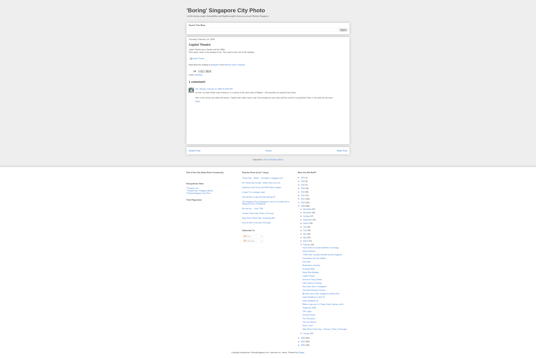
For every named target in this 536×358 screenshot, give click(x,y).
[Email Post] (194, 71)
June (305, 230)
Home (269, 151)
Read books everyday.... (312, 265)
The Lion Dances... (310, 322)
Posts (248, 236)
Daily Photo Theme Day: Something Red (258, 218)
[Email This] (199, 71)
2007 (303, 342)
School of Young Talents (312, 279)
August (306, 223)
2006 (303, 345)
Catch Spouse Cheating (312, 283)
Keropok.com (193, 188)
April (305, 237)
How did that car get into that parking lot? (258, 197)
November (307, 213)
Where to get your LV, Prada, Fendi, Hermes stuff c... (324, 304)
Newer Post (194, 151)
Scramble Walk (308, 269)
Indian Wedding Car (310, 301)
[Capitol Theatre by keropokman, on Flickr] (197, 58)
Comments (250, 241)
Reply (197, 101)
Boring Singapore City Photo (199, 193)
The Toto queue (308, 318)
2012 (303, 195)
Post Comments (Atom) (273, 160)
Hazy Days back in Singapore (314, 286)
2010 (303, 202)
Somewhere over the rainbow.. (314, 258)
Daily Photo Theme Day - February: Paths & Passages (324, 329)
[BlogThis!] (202, 71)
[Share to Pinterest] (210, 71)
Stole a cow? (307, 325)
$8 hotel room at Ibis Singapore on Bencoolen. (321, 294)
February (307, 245)
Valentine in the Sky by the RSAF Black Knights (261, 187)
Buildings (199, 75)
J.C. (197, 89)
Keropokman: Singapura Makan (200, 191)
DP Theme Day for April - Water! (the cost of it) (261, 183)
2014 (303, 188)
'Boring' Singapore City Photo (225, 10)
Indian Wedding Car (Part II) (313, 297)
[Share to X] (204, 71)
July (305, 227)
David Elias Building (310, 272)
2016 (303, 181)
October (306, 216)
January (306, 333)
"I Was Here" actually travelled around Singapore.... (323, 255)
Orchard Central (308, 315)
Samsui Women (308, 251)
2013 (303, 192)
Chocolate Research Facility (313, 290)
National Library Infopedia (234, 65)
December (307, 209)
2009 (303, 206)
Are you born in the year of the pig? (256, 223)
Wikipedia (215, 65)
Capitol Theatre (308, 276)
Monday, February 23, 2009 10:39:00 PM (216, 89)
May (305, 234)
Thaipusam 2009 (309, 308)
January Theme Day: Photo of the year (258, 213)
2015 (303, 185)
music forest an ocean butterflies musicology (320, 248)
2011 (303, 199)
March (306, 241)
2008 (303, 338)
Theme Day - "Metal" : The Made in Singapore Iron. (263, 178)
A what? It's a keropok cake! (253, 192)
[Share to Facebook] (207, 71)
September (308, 220)
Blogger (301, 352)
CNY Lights (307, 311)
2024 (303, 178)
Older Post (342, 151)
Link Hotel (306, 262)
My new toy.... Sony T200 (252, 209)
